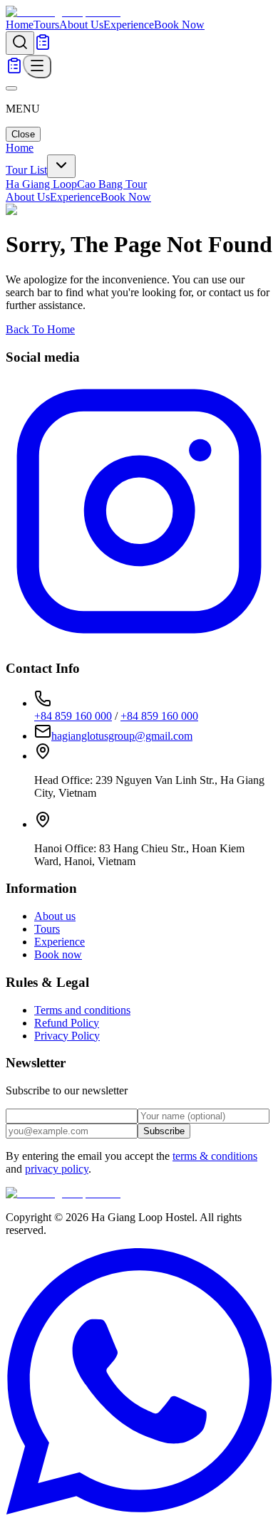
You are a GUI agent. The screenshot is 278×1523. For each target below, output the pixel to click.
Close (23, 134)
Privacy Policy (67, 1036)
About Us (81, 25)
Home (20, 25)
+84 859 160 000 (73, 716)
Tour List (26, 170)
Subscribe (164, 1131)
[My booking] (42, 47)
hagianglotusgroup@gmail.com (121, 736)
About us (55, 916)
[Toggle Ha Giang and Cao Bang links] (61, 166)
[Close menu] (11, 88)
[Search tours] (20, 43)
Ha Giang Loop (41, 184)
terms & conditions (215, 1156)
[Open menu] (37, 66)
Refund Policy (66, 1023)
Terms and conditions (82, 1010)
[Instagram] (139, 640)
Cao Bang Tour (112, 184)
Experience (128, 25)
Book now (58, 954)
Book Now (179, 25)
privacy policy (56, 1169)
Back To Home (40, 329)
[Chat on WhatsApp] (139, 1510)
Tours (46, 25)
